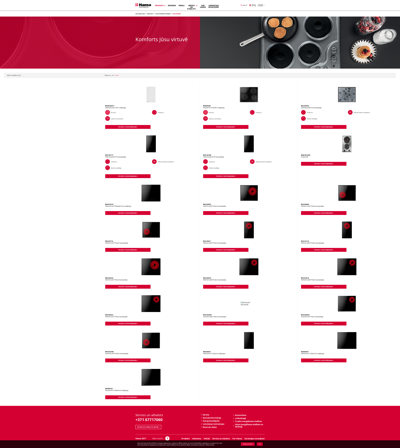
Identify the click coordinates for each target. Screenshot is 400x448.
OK (260, 444)
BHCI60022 (305, 315)
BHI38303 (207, 352)
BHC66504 (305, 106)
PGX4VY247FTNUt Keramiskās (312, 317)
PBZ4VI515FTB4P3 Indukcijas (214, 108)
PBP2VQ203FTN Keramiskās (115, 157)
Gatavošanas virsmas (163, 14)
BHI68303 (304, 352)
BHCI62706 (109, 352)
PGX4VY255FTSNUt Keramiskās (116, 353)
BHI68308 (207, 106)
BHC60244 (109, 278)
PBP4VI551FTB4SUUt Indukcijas (312, 353)
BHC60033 (207, 278)
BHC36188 (207, 155)
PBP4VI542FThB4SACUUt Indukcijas (118, 206)
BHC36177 (109, 155)
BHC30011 (207, 241)
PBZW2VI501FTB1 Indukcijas (115, 108)
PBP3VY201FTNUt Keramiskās (116, 280)
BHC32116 (305, 241)
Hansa (143, 5)
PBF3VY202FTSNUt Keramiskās (214, 206)
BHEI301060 (305, 155)
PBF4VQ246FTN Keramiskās (311, 108)
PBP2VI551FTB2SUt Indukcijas (214, 353)
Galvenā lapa (140, 14)
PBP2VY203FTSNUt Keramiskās (214, 243)
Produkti (150, 14)
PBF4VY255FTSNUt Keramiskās (312, 206)
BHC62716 (109, 241)
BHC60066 (305, 204)
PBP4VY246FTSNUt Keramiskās (214, 280)
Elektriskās (176, 14)
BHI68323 (109, 388)
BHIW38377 (109, 106)
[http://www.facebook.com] (167, 438)
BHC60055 (207, 204)
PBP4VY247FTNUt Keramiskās (116, 317)
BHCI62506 (207, 315)
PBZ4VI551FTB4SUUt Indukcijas (116, 390)
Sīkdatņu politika (248, 444)
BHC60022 (109, 315)
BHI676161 (109, 204)
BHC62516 (305, 278)
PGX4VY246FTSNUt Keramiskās (214, 317)
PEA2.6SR (304, 157)
